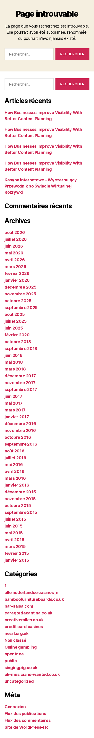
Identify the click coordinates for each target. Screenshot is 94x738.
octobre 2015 (18, 505)
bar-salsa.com (19, 606)
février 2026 (17, 273)
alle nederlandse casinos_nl (32, 592)
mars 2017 (15, 410)
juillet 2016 (15, 457)
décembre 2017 (20, 375)
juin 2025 (14, 328)
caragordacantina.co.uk (28, 613)
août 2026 (15, 232)
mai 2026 (14, 253)
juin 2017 (13, 396)
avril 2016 (14, 471)
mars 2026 (15, 266)
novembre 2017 (20, 382)
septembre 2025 (21, 307)
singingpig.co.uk (21, 667)
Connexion (15, 706)
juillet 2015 (15, 519)
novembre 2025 (20, 294)
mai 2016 (14, 464)
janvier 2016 (17, 485)
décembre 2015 (20, 491)
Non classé (15, 640)
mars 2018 (15, 369)
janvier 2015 (17, 560)
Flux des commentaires (27, 720)
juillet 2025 (16, 321)
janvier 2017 (17, 416)
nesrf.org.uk (17, 633)
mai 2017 (14, 403)
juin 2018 (14, 355)
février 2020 (17, 334)
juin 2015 (14, 526)
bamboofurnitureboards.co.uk (34, 599)
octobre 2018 (18, 341)
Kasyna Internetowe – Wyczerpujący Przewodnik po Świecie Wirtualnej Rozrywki (41, 186)
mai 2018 (14, 362)
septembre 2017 (21, 389)
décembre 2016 (20, 423)
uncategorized (19, 681)
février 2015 (17, 553)
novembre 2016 (20, 430)
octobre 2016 (18, 437)
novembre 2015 (20, 498)
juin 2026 (14, 246)
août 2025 (15, 314)
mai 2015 (14, 532)
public (11, 660)
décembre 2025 (21, 287)
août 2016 (14, 451)
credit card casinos (24, 626)
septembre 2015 (21, 512)
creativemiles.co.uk (24, 619)
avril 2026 (15, 259)
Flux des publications (25, 713)
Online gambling (21, 647)
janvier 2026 (17, 280)
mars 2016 (15, 478)
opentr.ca (14, 654)
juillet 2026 (16, 239)
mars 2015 (15, 546)
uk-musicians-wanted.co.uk (32, 674)
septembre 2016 (21, 444)
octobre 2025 (18, 300)
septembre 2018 (21, 348)
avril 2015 (14, 539)
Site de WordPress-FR (26, 727)
